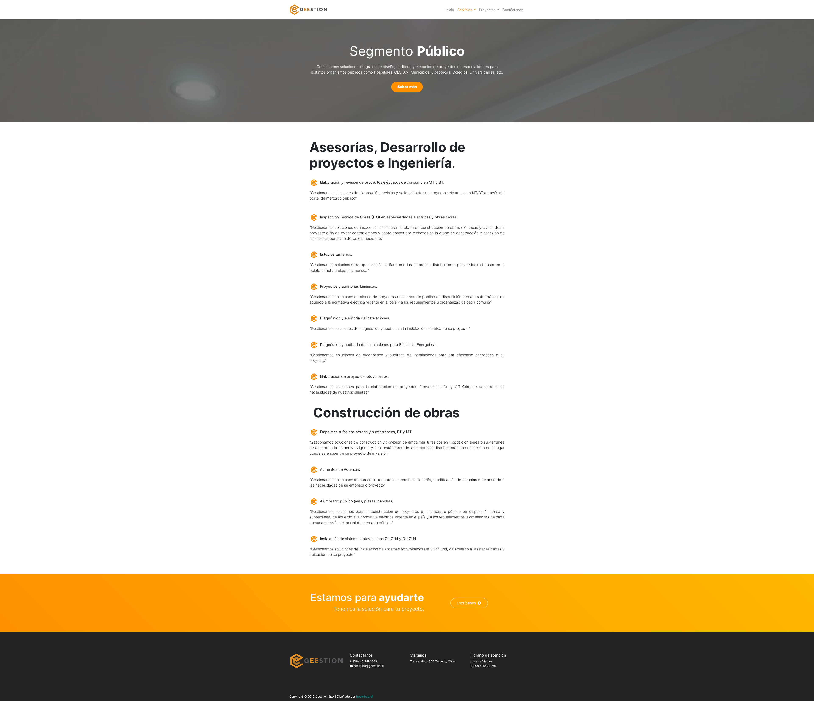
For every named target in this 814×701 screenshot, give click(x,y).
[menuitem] (450, 10)
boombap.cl (364, 696)
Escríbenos (466, 603)
